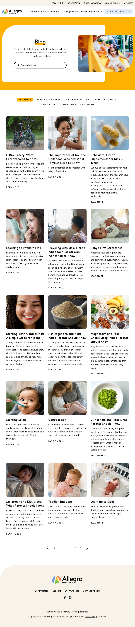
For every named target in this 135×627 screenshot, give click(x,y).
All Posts (25, 99)
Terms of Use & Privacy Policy (62, 611)
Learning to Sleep (103, 501)
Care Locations (49, 11)
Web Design (91, 616)
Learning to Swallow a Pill (23, 247)
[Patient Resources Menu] (101, 11)
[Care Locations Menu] (58, 11)
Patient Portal (73, 3)
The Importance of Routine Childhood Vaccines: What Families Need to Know (67, 159)
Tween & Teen (48, 105)
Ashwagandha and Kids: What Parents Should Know (67, 335)
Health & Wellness (48, 99)
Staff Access (72, 590)
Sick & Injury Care (77, 99)
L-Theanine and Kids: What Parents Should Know (109, 421)
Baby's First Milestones (106, 247)
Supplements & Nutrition (79, 105)
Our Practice (41, 590)
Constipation (57, 419)
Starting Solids (16, 419)
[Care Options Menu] (77, 11)
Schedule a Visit (117, 11)
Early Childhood (105, 99)
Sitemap (84, 611)
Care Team (33, 11)
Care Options (69, 11)
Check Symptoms (92, 3)
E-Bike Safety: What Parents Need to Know (21, 157)
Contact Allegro (112, 3)
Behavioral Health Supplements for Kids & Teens (107, 159)
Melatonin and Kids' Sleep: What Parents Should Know (25, 503)
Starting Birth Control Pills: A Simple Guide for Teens (25, 335)
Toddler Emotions (60, 501)
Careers (56, 590)
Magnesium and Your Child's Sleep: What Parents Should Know (109, 337)
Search (129, 3)
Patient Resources (90, 11)
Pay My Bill (57, 3)
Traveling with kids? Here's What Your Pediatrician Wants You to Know (66, 251)
